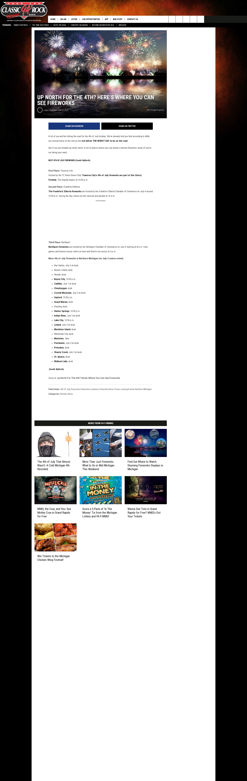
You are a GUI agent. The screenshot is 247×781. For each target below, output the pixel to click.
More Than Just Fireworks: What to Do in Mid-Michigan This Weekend (98, 465)
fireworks (75, 389)
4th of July (65, 389)
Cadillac (58, 283)
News (70, 394)
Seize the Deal (59, 25)
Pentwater (59, 343)
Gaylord (58, 297)
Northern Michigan (143, 389)
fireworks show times (109, 389)
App (106, 19)
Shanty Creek (61, 352)
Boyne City (59, 279)
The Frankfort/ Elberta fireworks (64, 191)
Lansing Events (127, 389)
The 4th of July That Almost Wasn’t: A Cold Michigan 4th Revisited (53, 465)
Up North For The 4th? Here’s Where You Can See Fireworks (88, 378)
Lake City (58, 320)
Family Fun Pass (21, 25)
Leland (57, 324)
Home (52, 19)
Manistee (59, 338)
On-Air (63, 19)
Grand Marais (60, 301)
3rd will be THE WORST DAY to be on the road (105, 140)
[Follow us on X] (200, 19)
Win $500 (122, 25)
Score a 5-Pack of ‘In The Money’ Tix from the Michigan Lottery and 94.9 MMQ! (99, 512)
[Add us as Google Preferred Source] (179, 19)
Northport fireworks (58, 246)
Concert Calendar (79, 25)
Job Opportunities (91, 19)
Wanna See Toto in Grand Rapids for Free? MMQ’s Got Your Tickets (144, 512)
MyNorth (86, 160)
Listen (74, 19)
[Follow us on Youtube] (193, 19)
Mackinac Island (62, 329)
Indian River (60, 315)
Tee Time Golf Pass (40, 25)
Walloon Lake (60, 361)
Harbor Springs (61, 311)
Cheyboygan (60, 288)
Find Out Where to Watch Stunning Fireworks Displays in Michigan (145, 465)
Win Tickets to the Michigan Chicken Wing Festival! (53, 557)
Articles (63, 394)
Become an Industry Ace (103, 25)
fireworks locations (89, 389)
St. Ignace (59, 356)
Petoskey (59, 347)
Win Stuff (117, 19)
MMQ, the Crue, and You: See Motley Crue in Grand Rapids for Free (54, 512)
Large (46, 110)
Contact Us (132, 19)
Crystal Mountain (62, 292)
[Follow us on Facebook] (186, 19)
